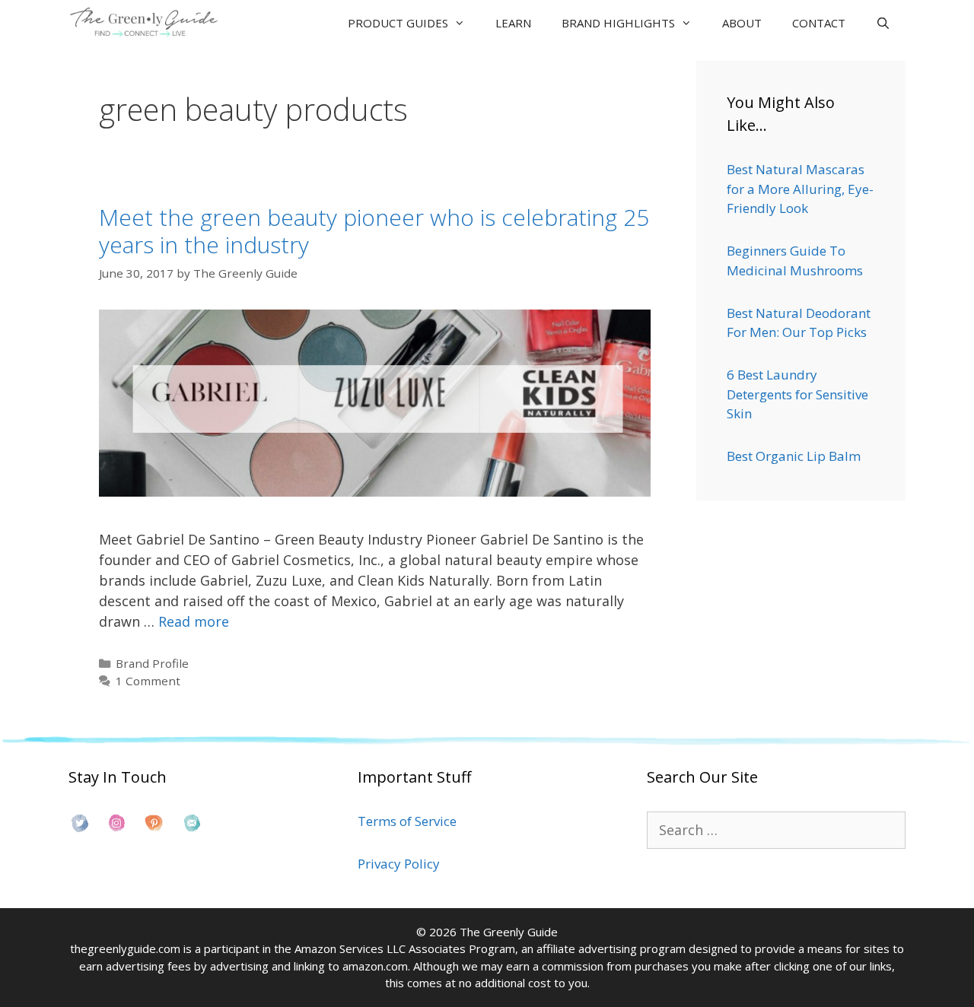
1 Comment (148, 680)
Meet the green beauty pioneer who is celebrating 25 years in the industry (374, 231)
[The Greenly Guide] (148, 23)
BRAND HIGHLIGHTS (618, 22)
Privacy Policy (399, 863)
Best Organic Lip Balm (794, 456)
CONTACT (818, 22)
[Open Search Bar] (883, 23)
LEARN (513, 22)
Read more (193, 621)
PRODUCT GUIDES (398, 22)
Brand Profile (152, 663)
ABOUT (742, 22)
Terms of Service (407, 821)
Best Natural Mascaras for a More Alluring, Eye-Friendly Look (800, 188)
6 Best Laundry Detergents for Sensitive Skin (797, 394)
